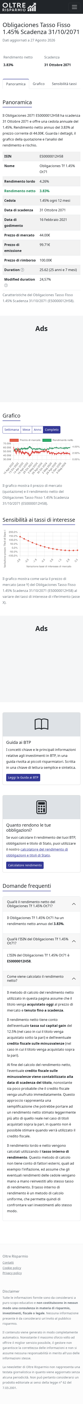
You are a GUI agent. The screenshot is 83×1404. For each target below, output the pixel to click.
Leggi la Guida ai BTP (23, 777)
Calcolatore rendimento (25, 865)
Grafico (39, 83)
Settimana (11, 430)
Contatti (8, 1262)
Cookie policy (12, 1268)
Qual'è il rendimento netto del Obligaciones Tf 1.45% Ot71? (31, 904)
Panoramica (16, 84)
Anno (37, 430)
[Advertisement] (41, 359)
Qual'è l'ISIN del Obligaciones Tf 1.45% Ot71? (37, 941)
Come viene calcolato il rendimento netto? (35, 978)
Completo (52, 430)
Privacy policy (12, 1273)
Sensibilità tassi (64, 83)
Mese (26, 430)
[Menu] (74, 7)
